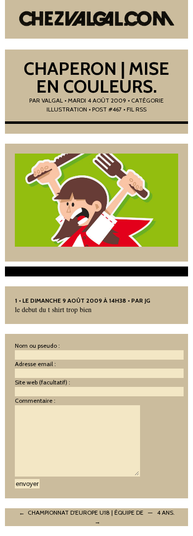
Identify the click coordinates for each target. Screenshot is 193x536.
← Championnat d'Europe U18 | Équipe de (81, 512)
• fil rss (134, 109)
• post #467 (105, 109)
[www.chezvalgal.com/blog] (97, 20)
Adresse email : (35, 364)
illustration (67, 109)
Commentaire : (35, 400)
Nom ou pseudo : (37, 345)
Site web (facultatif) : (42, 382)
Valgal (52, 100)
